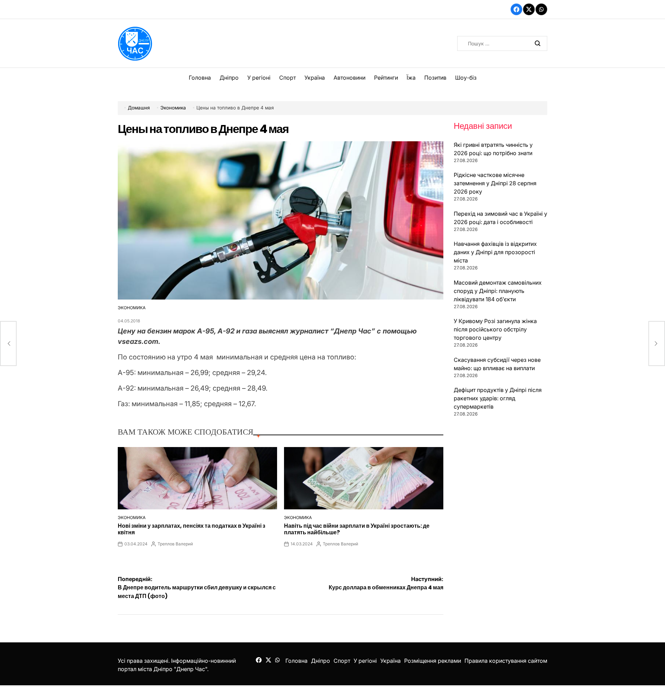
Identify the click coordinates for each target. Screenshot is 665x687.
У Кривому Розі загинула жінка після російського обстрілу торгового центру (495, 329)
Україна (314, 77)
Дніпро (229, 77)
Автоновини (349, 77)
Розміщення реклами (432, 660)
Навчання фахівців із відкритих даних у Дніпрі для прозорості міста (495, 252)
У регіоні (259, 77)
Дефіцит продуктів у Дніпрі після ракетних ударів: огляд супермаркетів (498, 398)
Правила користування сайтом (505, 660)
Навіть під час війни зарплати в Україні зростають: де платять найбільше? (356, 529)
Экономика (131, 307)
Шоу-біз (466, 77)
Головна (200, 77)
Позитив (435, 77)
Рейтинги (386, 77)
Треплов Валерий (175, 543)
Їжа (411, 77)
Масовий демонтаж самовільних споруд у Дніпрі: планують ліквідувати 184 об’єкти (498, 291)
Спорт (287, 77)
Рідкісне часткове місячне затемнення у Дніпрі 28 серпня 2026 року (495, 183)
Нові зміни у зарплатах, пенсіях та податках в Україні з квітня (191, 529)
